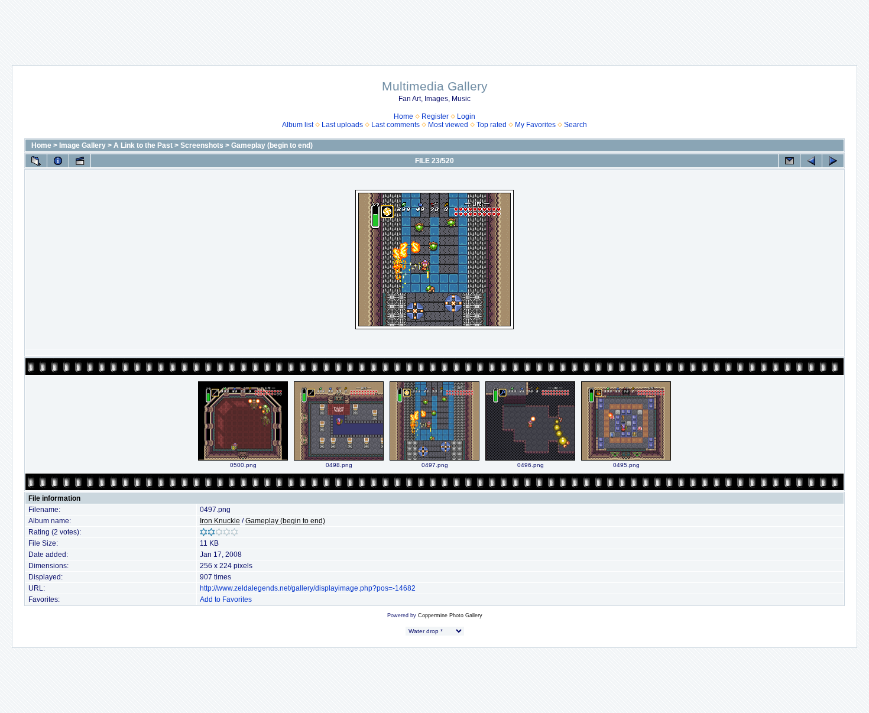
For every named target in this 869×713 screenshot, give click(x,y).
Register (435, 116)
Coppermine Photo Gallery (450, 615)
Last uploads (342, 125)
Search (575, 125)
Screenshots (201, 145)
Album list (297, 125)
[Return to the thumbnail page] (36, 160)
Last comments (395, 125)
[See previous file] (811, 160)
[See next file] (833, 160)
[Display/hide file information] (58, 160)
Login (466, 116)
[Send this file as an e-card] (789, 160)
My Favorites (535, 125)
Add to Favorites (226, 599)
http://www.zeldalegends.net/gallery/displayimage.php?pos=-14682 (308, 588)
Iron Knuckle (220, 521)
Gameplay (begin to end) (272, 145)
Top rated (491, 125)
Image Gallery (82, 145)
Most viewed (448, 125)
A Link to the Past (143, 145)
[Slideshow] (79, 160)
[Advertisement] (434, 26)
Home (403, 116)
